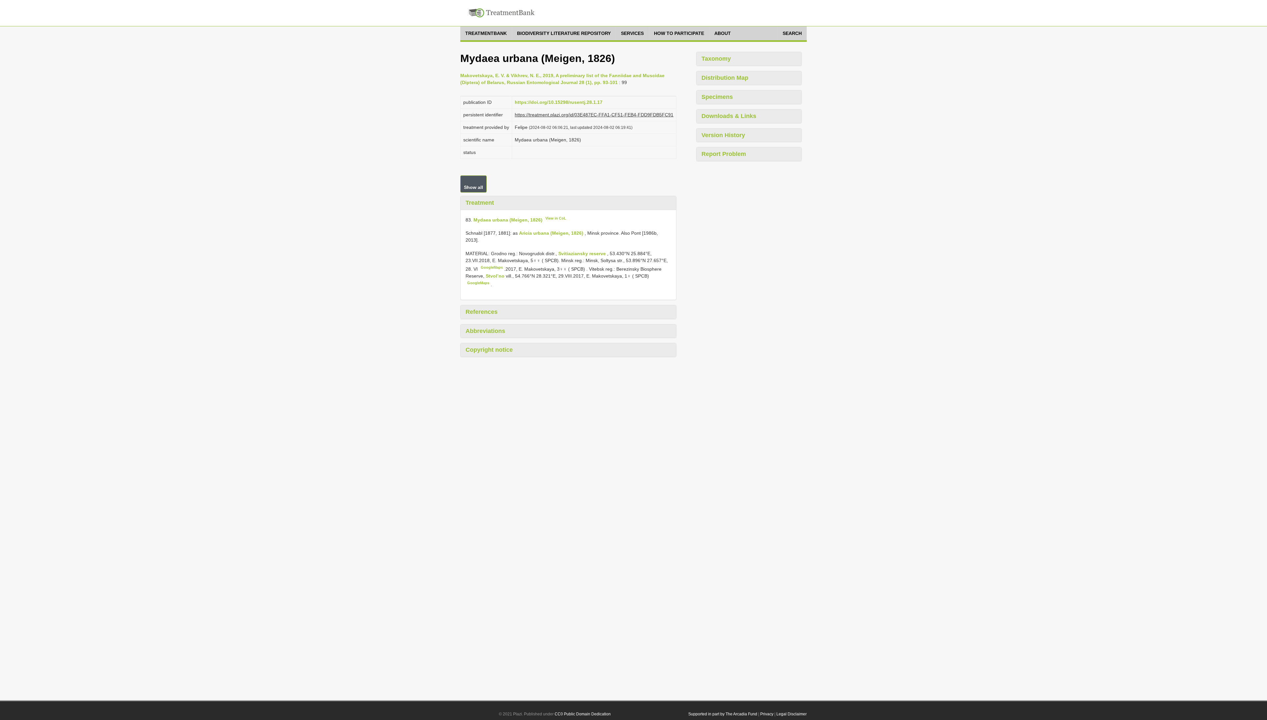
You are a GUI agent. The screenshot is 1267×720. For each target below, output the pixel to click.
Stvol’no (496, 276)
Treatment (480, 202)
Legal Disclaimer (791, 714)
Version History (723, 135)
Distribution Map (724, 78)
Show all (473, 187)
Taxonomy (716, 58)
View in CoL (555, 218)
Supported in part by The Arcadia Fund (722, 714)
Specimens (717, 97)
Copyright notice (489, 349)
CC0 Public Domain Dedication (583, 714)
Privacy (766, 714)
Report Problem (723, 154)
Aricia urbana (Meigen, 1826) (551, 233)
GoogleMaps (492, 267)
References (482, 312)
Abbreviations (485, 331)
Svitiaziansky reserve (582, 253)
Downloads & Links (728, 116)
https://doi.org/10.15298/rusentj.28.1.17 (558, 102)
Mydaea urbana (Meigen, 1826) (507, 219)
